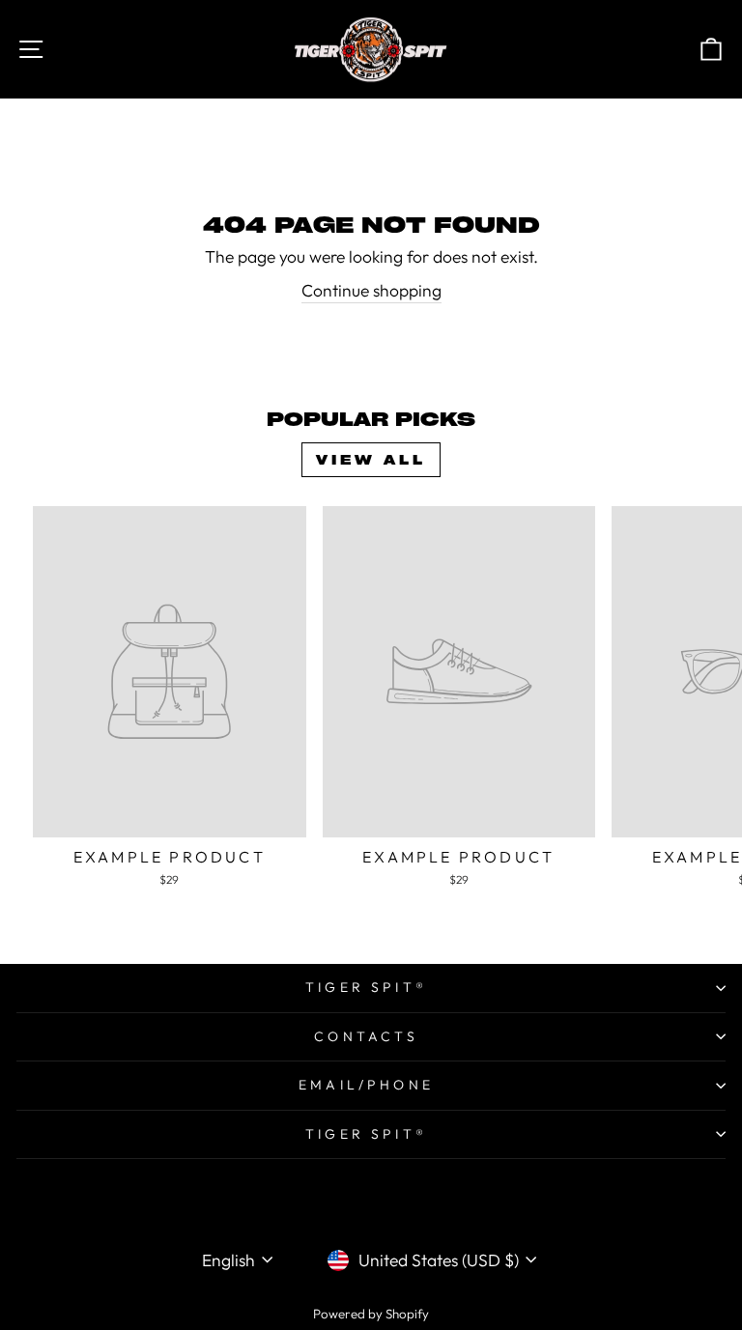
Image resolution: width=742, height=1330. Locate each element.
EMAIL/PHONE (366, 1084)
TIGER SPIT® (366, 987)
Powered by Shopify (371, 1313)
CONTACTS (366, 1036)
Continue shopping (371, 290)
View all (371, 459)
